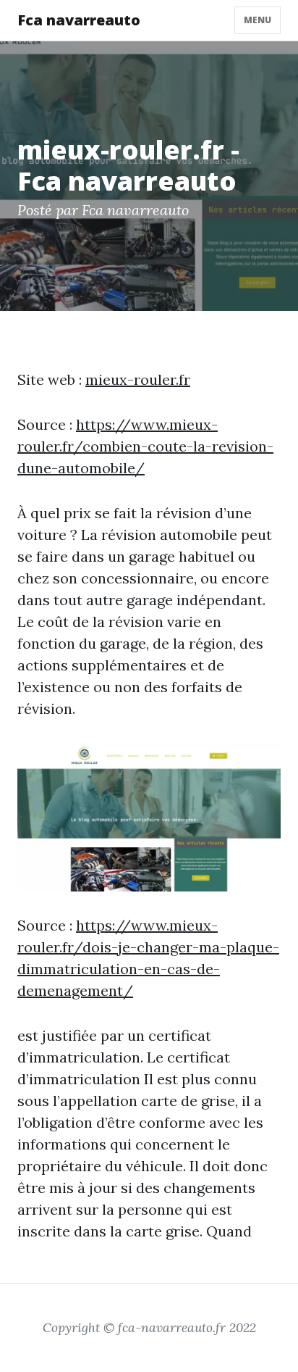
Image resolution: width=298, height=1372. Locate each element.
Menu (257, 20)
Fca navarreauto (78, 20)
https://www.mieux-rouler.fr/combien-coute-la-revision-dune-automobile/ (145, 446)
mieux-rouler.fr (137, 379)
